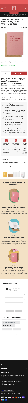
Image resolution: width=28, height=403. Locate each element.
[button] (14, 295)
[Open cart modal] (25, 7)
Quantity (3, 70)
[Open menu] (2, 7)
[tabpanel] (14, 336)
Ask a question (9, 311)
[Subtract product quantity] (2, 73)
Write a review (18, 311)
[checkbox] (17, 329)
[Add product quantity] (8, 73)
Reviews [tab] (6, 317)
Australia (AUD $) (8, 390)
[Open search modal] (5, 7)
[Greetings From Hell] (14, 7)
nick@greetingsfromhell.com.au (12, 381)
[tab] (16, 317)
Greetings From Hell (15, 393)
